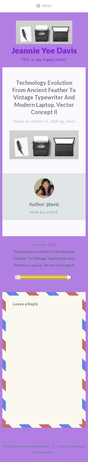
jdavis (70, 121)
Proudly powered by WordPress (26, 446)
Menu (47, 6)
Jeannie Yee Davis (44, 50)
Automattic (45, 452)
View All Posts (44, 212)
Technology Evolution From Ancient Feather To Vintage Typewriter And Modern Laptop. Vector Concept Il (44, 254)
